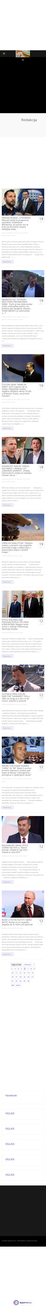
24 (20, 981)
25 (24, 981)
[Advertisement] (23, 25)
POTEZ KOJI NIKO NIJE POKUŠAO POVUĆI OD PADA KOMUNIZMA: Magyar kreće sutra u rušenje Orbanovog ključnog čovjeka (15, 624)
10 (12, 973)
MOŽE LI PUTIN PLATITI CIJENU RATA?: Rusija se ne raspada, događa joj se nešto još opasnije (17, 922)
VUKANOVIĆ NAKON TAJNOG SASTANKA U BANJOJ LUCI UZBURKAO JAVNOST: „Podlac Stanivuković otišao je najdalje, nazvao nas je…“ (17, 471)
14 (28, 973)
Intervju (25, 233)
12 (20, 973)
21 (32, 977)
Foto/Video (26, 399)
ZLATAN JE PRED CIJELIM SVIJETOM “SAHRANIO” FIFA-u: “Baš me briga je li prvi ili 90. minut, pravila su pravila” (16, 697)
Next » (18, 985)
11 (16, 973)
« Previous (27, 965)
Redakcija (5, 233)
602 (13, 985)
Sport (21, 704)
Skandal (4, 235)
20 (28, 977)
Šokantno (15, 319)
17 (16, 977)
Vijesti (13, 235)
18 (20, 977)
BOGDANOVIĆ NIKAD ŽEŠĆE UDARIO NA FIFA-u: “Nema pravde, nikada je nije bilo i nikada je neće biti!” (15, 849)
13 (24, 973)
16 (12, 977)
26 (28, 981)
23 (16, 981)
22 (12, 981)
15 (32, 973)
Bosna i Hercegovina (15, 233)
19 (24, 977)
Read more (7, 262)
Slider (9, 235)
